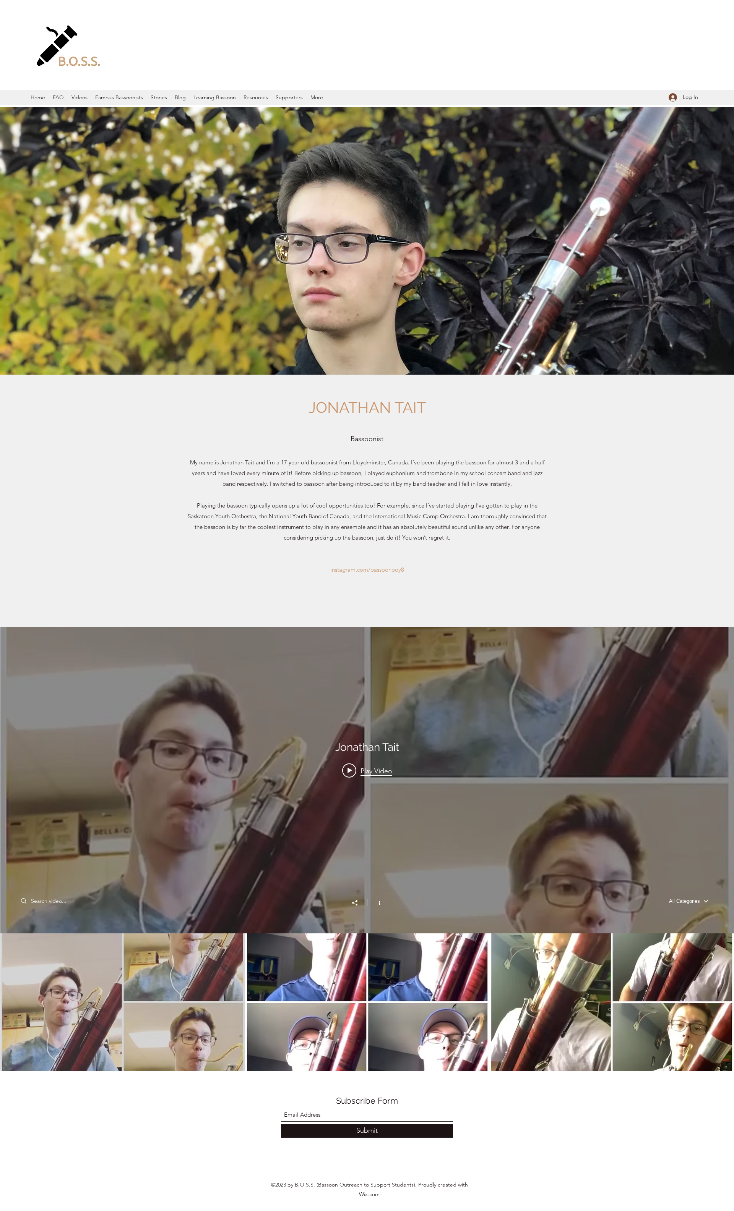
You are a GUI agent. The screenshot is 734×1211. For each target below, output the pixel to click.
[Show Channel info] (375, 902)
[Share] (358, 903)
